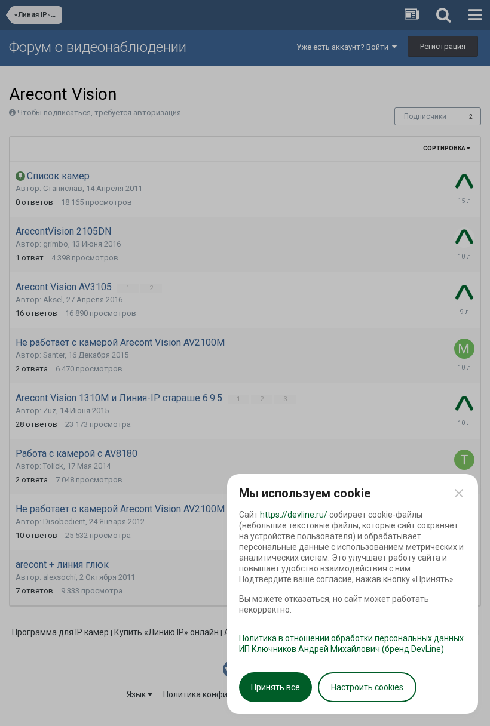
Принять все (275, 687)
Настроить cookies (367, 687)
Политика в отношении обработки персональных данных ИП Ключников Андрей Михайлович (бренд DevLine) (351, 643)
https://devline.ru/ (293, 514)
